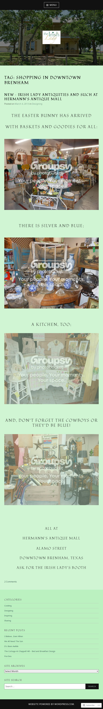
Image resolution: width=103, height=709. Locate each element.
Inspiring (8, 615)
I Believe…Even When (13, 636)
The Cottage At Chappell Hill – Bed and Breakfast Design (29, 651)
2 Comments (10, 581)
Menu (53, 4)
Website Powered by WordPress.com (51, 704)
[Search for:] (51, 686)
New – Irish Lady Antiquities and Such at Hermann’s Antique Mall (51, 97)
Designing (37, 103)
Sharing (7, 620)
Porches (8, 656)
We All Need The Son (13, 641)
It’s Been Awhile (11, 646)
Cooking (8, 605)
